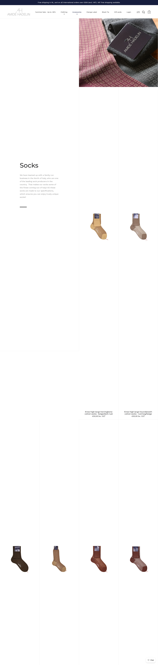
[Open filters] (138, 12)
